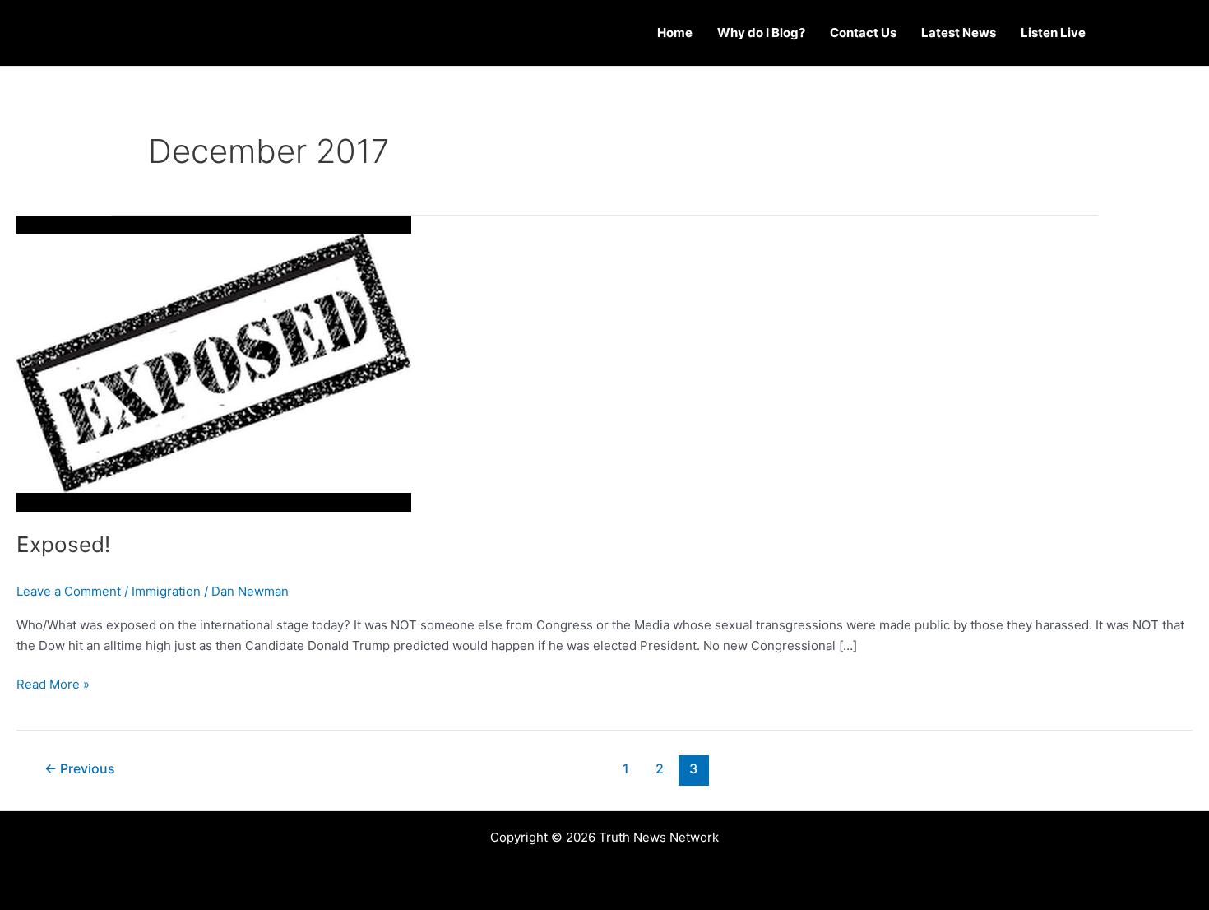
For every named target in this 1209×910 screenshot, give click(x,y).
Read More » (53, 683)
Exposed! (63, 544)
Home (675, 32)
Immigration (166, 591)
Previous (79, 769)
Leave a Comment (68, 591)
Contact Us (863, 32)
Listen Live (1053, 32)
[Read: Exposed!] (213, 362)
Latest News (958, 32)
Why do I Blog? (761, 32)
